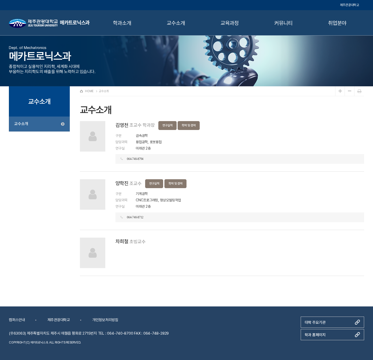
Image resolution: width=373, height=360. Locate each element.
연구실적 (167, 125)
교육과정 (230, 23)
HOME (89, 91)
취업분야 (337, 23)
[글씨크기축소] (349, 91)
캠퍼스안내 (17, 320)
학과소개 (122, 23)
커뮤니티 (283, 23)
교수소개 (176, 23)
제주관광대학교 (349, 5)
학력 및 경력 (188, 125)
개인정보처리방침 (105, 320)
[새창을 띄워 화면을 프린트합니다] (359, 91)
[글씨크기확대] (340, 91)
